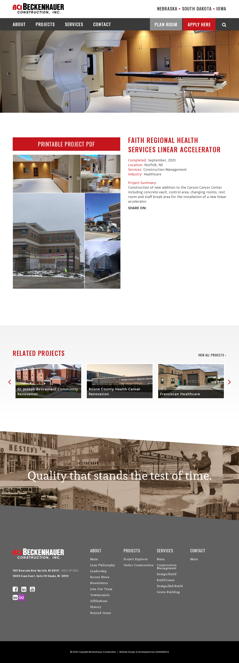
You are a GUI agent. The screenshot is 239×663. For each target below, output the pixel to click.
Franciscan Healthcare (180, 394)
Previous (11, 381)
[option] (48, 381)
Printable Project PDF (66, 144)
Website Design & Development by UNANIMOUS (144, 652)
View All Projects (211, 355)
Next (229, 381)
